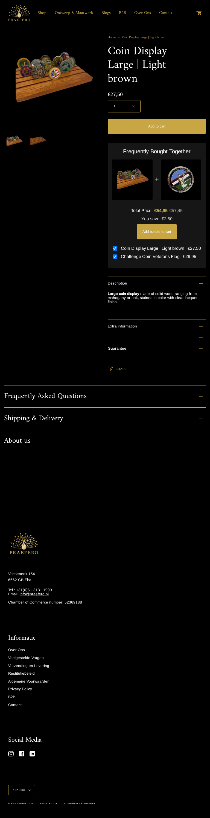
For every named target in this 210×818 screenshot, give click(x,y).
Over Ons (16, 650)
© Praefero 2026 (21, 803)
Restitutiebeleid (21, 673)
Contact (15, 705)
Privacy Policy (20, 689)
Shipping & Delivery (33, 418)
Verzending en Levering (28, 666)
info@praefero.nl (34, 594)
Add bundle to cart (156, 232)
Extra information (122, 326)
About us (17, 440)
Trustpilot (48, 803)
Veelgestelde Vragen (26, 658)
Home (112, 37)
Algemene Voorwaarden (28, 681)
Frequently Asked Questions (45, 396)
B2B (11, 697)
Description (117, 283)
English (19, 790)
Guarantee (117, 348)
